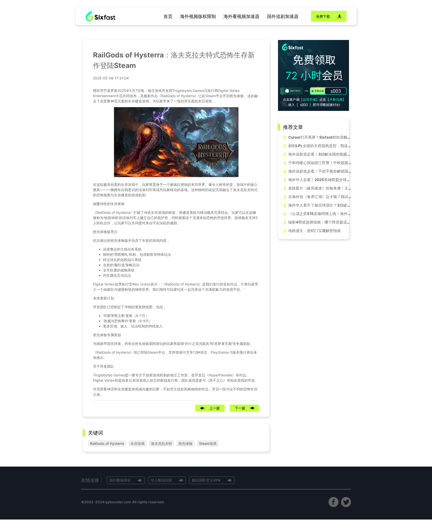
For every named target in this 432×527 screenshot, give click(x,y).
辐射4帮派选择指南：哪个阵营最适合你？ (320, 222)
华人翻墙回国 (161, 480)
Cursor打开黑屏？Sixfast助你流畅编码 (320, 137)
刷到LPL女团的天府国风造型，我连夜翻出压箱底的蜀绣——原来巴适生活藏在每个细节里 (320, 145)
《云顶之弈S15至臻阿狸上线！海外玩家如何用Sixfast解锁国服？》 (320, 213)
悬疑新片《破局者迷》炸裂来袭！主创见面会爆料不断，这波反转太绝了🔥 (320, 188)
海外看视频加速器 (242, 16)
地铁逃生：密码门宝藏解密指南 (314, 230)
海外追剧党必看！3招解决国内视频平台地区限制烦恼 (320, 154)
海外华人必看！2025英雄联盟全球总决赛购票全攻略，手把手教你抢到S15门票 (320, 179)
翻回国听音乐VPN (206, 480)
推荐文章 (293, 127)
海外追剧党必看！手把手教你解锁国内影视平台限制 (320, 171)
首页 (168, 16)
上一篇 (214, 408)
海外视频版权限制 (198, 16)
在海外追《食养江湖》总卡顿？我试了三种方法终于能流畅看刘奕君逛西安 (320, 196)
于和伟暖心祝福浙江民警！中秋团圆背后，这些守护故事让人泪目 (320, 162)
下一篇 (240, 408)
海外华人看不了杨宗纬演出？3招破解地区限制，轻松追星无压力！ (320, 205)
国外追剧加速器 (282, 16)
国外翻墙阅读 (120, 480)
